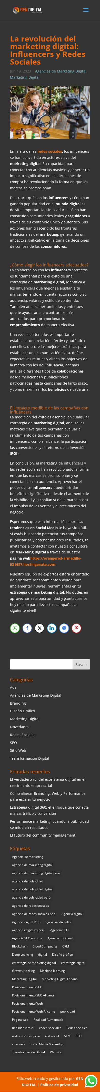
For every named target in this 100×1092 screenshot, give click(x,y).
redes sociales (49, 151)
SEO (13, 742)
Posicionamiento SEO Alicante (33, 995)
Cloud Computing (45, 946)
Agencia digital (72, 914)
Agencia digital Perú (26, 922)
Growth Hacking (23, 971)
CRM (65, 946)
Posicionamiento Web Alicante (33, 1011)
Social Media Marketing (46, 1044)
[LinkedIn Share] (52, 628)
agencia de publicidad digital (32, 889)
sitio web (18, 1044)
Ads (13, 687)
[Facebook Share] (27, 628)
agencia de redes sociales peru (34, 914)
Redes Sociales (22, 734)
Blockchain (19, 946)
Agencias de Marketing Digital (60, 71)
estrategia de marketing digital (34, 963)
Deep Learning (22, 954)
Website (56, 1052)
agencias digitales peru (28, 930)
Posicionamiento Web (27, 1003)
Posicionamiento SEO (27, 987)
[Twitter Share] (39, 628)
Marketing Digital (24, 77)
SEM (67, 1036)
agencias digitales (58, 922)
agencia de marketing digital (32, 865)
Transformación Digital (29, 758)
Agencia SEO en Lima (27, 938)
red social (52, 1036)
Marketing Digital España (60, 979)
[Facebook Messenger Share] (64, 628)
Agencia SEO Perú (60, 938)
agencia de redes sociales (30, 905)
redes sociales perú (26, 1036)
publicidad (67, 1011)
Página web (20, 1019)
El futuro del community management (42, 835)
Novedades (19, 726)
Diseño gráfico (62, 954)
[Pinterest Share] (76, 628)
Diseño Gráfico (22, 710)
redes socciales (50, 1028)
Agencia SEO (59, 930)
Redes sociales (76, 1028)
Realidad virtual (23, 1028)
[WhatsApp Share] (15, 628)
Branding (18, 703)
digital (42, 954)
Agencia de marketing (27, 856)
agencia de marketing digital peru (36, 873)
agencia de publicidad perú (31, 897)
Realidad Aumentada (48, 1019)
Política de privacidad (59, 1084)
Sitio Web (18, 750)
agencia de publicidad (27, 881)
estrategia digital (73, 963)
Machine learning (52, 971)
